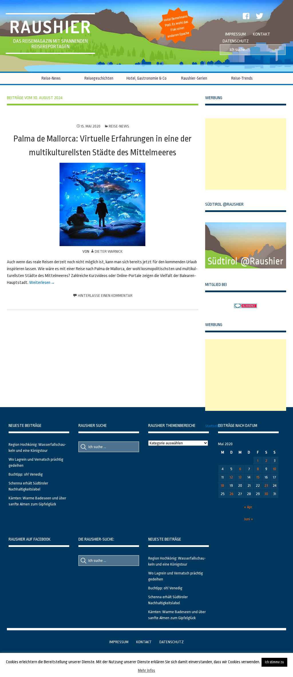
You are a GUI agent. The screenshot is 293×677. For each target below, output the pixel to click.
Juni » (248, 519)
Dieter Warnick (108, 251)
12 (231, 477)
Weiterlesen (39, 282)
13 (240, 477)
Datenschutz (236, 41)
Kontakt (261, 34)
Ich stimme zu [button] (274, 662)
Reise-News (51, 78)
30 (266, 494)
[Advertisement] (248, 154)
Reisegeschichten (98, 78)
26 (231, 494)
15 (258, 477)
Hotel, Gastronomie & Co (146, 78)
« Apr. (248, 507)
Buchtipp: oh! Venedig (26, 474)
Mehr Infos (146, 670)
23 (266, 485)
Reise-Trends (242, 78)
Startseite (212, 426)
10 (274, 469)
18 (222, 485)
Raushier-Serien (194, 78)
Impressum (235, 34)
